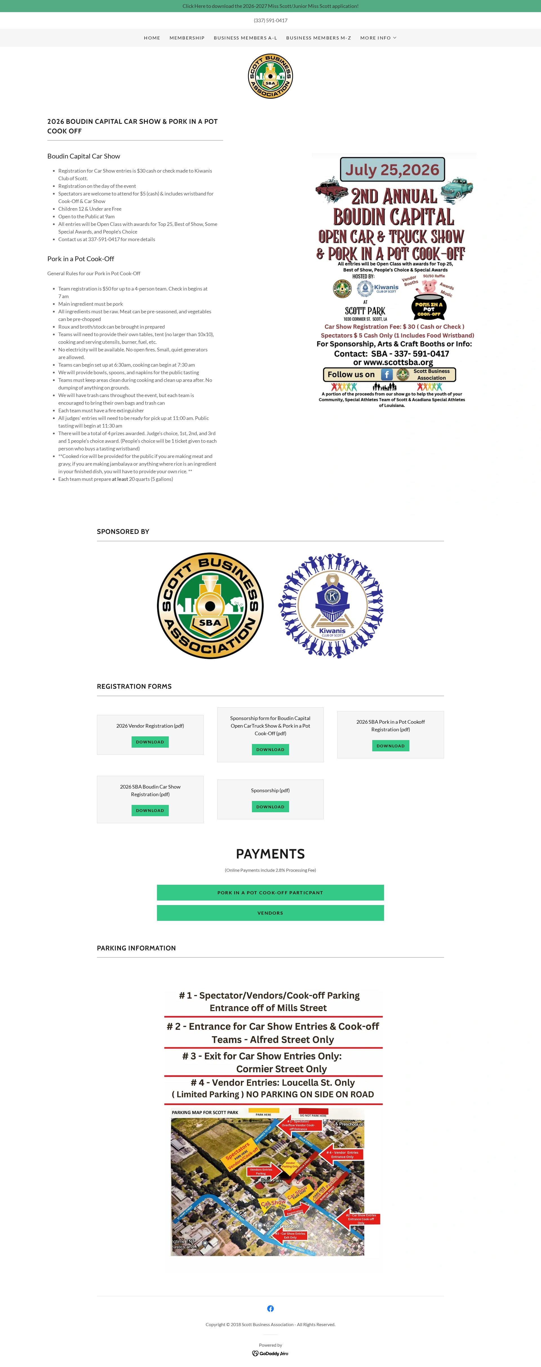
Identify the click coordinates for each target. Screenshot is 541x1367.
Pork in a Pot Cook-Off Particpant (271, 892)
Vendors (270, 912)
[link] (270, 75)
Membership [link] (187, 37)
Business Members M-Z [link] (318, 37)
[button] (378, 37)
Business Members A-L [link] (245, 37)
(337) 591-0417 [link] (270, 20)
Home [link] (152, 37)
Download (150, 741)
